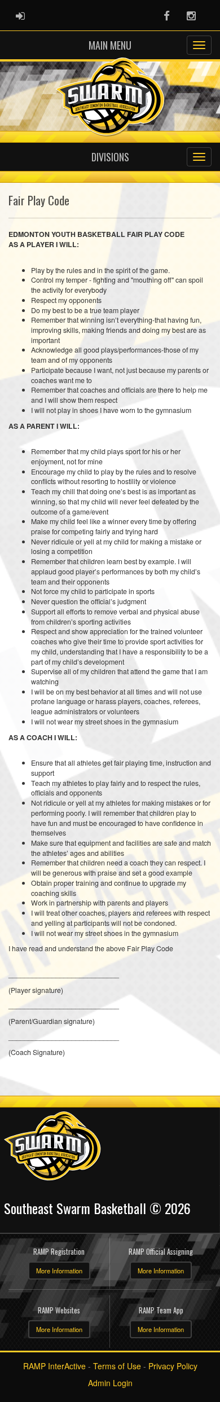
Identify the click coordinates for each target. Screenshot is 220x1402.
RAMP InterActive (54, 1366)
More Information (59, 1270)
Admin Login (110, 1382)
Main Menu (110, 45)
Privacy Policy (172, 1366)
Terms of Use (117, 1366)
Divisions (110, 157)
